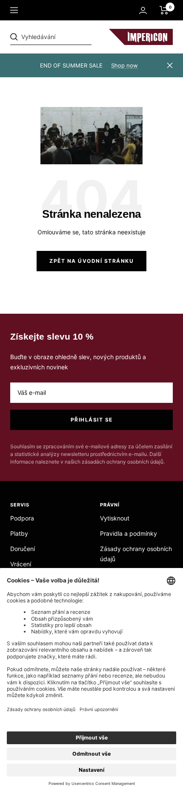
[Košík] (164, 10)
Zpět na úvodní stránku (91, 261)
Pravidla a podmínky (128, 533)
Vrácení (20, 564)
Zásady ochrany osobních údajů (136, 553)
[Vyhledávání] (69, 37)
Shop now (124, 65)
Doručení (22, 548)
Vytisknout (114, 518)
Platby (19, 533)
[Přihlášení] (143, 10)
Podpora (22, 518)
